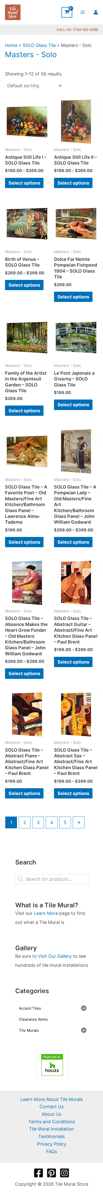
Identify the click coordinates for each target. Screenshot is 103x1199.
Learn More (46, 913)
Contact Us (52, 1106)
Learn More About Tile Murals (51, 1099)
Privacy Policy (51, 1144)
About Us (51, 1114)
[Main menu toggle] (82, 12)
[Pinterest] (51, 1173)
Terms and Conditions (51, 1121)
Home (11, 45)
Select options (24, 183)
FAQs (51, 1151)
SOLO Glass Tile (39, 45)
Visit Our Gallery (55, 956)
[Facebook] (39, 1173)
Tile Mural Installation (51, 1129)
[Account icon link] (96, 12)
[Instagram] (65, 1173)
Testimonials (51, 1136)
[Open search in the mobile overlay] (52, 879)
